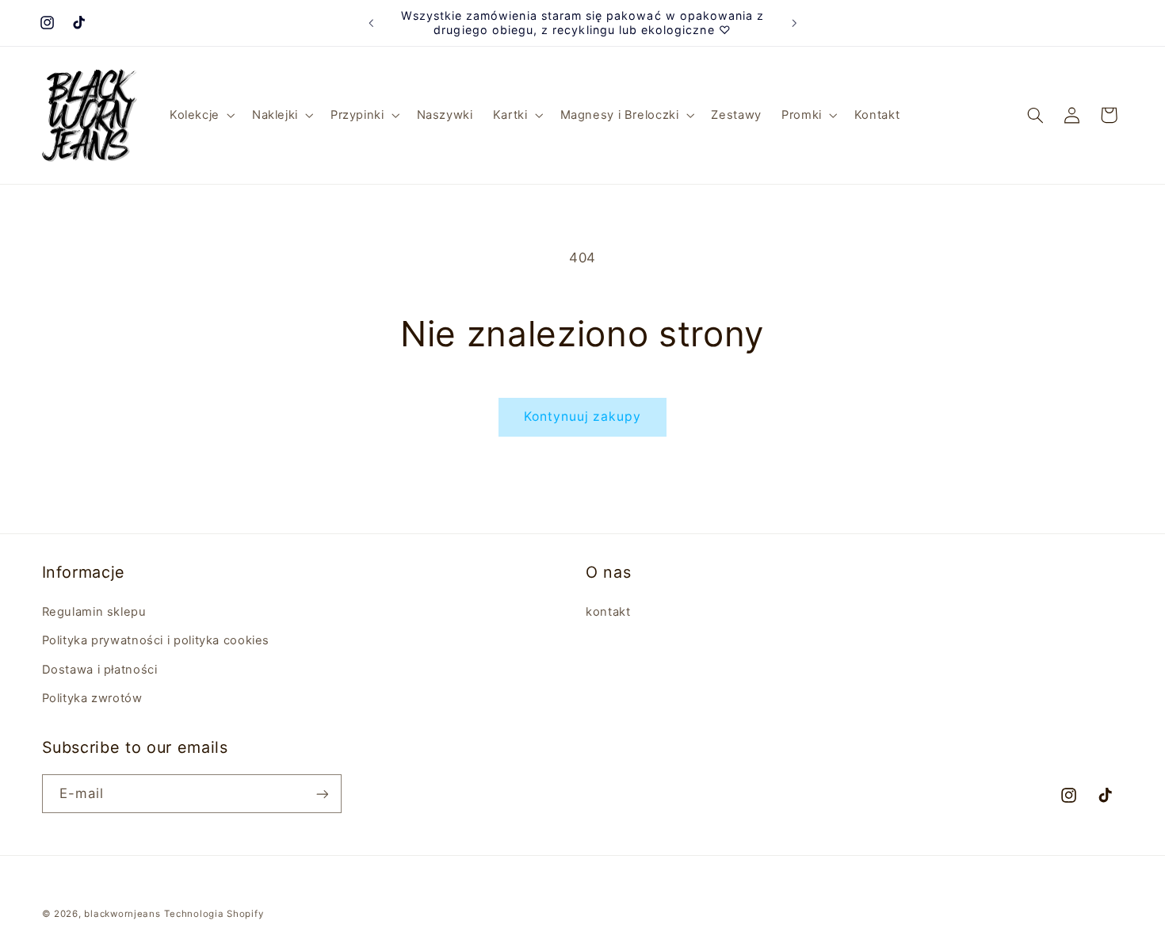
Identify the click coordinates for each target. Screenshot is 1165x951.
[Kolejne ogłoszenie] (794, 23)
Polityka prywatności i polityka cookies (156, 639)
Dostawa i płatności (100, 669)
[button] (200, 114)
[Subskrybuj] (322, 793)
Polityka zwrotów (92, 697)
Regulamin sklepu (94, 611)
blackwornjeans (122, 913)
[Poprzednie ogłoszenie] (370, 23)
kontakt (608, 611)
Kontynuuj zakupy (583, 416)
